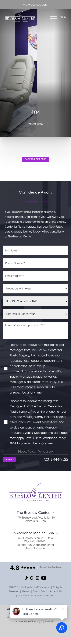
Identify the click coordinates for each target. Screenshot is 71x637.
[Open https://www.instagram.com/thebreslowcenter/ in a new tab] (37, 577)
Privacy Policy (26, 451)
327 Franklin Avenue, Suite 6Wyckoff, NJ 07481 (35, 539)
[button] (53, 17)
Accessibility (55, 591)
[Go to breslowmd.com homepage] (20, 16)
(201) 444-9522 (56, 459)
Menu (63, 17)
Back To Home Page (35, 159)
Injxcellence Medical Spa (33, 533)
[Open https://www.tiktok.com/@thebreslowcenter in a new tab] (26, 577)
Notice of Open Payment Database (36, 595)
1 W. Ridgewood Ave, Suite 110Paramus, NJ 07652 (35, 519)
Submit (9, 459)
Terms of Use (45, 451)
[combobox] (35, 288)
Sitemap (26, 591)
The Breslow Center (33, 512)
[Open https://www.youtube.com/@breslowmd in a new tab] (43, 577)
